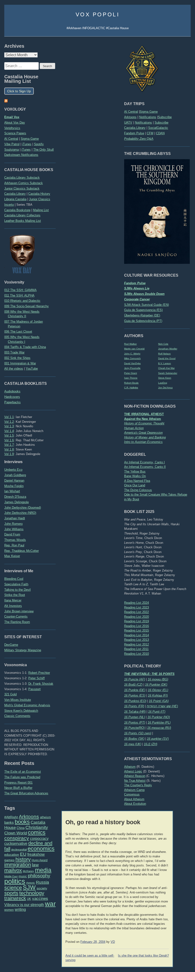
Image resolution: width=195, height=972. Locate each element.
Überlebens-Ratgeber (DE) (142, 315)
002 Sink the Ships (17, 358)
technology (31, 893)
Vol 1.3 (9, 426)
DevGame (11, 644)
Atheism (130, 766)
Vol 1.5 (9, 435)
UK (29, 899)
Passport (34, 689)
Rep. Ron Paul (14, 545)
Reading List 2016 (136, 626)
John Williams (14, 529)
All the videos (13, 368)
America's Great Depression (143, 432)
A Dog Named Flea (137, 481)
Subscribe (165, 117)
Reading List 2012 (136, 644)
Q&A (138, 138)
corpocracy (39, 839)
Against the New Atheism (142, 419)
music (23, 876)
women (9, 910)
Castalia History (39, 193)
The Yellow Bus (135, 471)
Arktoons (130, 117)
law (35, 864)
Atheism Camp (134, 790)
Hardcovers (12, 397)
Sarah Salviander (167, 373)
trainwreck (15, 898)
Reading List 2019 (136, 621)
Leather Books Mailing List (22, 221)
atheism (45, 817)
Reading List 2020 (136, 617)
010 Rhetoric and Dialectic (22, 300)
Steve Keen (164, 378)
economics (41, 848)
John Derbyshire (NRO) (20, 513)
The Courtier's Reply (138, 785)
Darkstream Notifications (21, 155)
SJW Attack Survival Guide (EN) (146, 305)
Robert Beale (131, 382)
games (9, 860)
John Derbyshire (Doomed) (22, 507)
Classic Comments (17, 716)
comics (36, 832)
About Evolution (135, 803)
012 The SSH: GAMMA (20, 290)
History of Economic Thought (144, 423)
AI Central (131, 111)
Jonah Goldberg (15, 475)
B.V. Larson (164, 363)
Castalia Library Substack (22, 177)
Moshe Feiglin (14, 486)
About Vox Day (14, 122)
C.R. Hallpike (131, 387)
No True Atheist (135, 780)
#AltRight (11, 817)
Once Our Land (134, 485)
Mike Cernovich (132, 358)
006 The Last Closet (18, 331)
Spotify (39, 144)
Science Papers (15, 133)
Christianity (36, 827)
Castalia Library (135, 128)
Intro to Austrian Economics (143, 442)
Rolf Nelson (164, 353)
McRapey (28, 871)
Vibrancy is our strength (24, 904)
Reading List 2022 (136, 612)
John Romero (13, 524)
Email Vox (11, 117)
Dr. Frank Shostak (40, 683)
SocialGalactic (158, 128)
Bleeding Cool (13, 579)
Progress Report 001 (18, 782)
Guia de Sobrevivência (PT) (143, 321)
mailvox (13, 870)
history (23, 859)
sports (11, 893)
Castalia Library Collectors (22, 215)
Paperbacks (12, 402)
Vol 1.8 (9, 449)
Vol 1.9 (9, 454)
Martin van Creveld (134, 348)
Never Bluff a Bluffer (18, 788)
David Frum (12, 534)
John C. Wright (132, 353)
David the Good (167, 358)
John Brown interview (19, 611)
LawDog (162, 382)
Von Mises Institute (17, 700)
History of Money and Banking (145, 437)
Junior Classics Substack (21, 188)
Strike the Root (14, 595)
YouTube (32, 368)
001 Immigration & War (20, 363)
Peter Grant (130, 373)
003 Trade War (14, 352)
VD (113, 942)
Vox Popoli (98, 14)
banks (9, 822)
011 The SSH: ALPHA (19, 295)
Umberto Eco (13, 469)
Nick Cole (163, 344)
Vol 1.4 (9, 431)
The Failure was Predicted (22, 777)
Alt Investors (13, 606)
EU (23, 854)
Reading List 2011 (136, 649)
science (13, 888)
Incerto (9, 204)
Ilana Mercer (12, 600)
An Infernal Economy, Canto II (145, 467)
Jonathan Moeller (167, 348)
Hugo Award (40, 860)
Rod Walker (130, 344)
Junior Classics (39, 199)
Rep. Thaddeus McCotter (21, 551)
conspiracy (16, 838)
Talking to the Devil (17, 589)
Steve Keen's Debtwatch (21, 710)
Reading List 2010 (136, 654)
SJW (29, 887)
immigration (17, 865)
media (43, 870)
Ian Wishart (12, 491)
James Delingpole (16, 502)
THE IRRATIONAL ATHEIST (144, 414)
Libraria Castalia (15, 199)
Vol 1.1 (9, 417)
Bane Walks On (135, 476)
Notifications (147, 117)
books (22, 822)
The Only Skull (43, 149)
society (42, 888)
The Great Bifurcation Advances (26, 793)
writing (20, 909)
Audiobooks (12, 391)
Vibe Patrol (12, 144)
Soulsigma (11, 149)
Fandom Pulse (134, 133)
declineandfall (19, 849)
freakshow (36, 854)
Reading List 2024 (136, 603)
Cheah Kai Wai (166, 368)
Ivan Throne (130, 378)
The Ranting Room (17, 622)
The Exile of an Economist (22, 771)
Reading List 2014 (136, 635)
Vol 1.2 (9, 421)
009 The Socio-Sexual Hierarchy (26, 306)
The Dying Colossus (138, 490)
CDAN (160, 133)
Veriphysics (12, 128)
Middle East (11, 876)
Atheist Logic (133, 771)
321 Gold (10, 694)
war (50, 903)
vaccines (40, 898)
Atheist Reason (134, 776)
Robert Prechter (39, 672)
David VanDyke (132, 363)
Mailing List (41, 210)
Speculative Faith (16, 584)
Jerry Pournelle (132, 368)
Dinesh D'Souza (15, 496)
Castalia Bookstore (17, 210)
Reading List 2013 (136, 640)
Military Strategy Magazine (22, 650)
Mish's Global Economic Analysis (27, 705)
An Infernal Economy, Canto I (144, 462)
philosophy (39, 875)
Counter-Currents (16, 616)
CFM (150, 133)
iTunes (26, 144)
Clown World (15, 833)
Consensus (132, 794)
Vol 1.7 (9, 444)
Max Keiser (12, 556)
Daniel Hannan (14, 480)
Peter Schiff (36, 678)
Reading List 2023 (136, 607)
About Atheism (134, 799)
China (20, 828)
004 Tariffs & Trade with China (25, 347)
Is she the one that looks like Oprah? (143, 955)
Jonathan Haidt (14, 518)
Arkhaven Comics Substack (23, 183)
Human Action (134, 428)
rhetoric (30, 882)
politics (14, 881)
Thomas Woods (15, 540)
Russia (42, 882)
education (11, 854)
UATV (128, 122)
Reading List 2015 (136, 630)
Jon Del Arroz (165, 387)
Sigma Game (149, 111)
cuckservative (15, 844)
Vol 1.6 (9, 440)
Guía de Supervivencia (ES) (143, 310)
